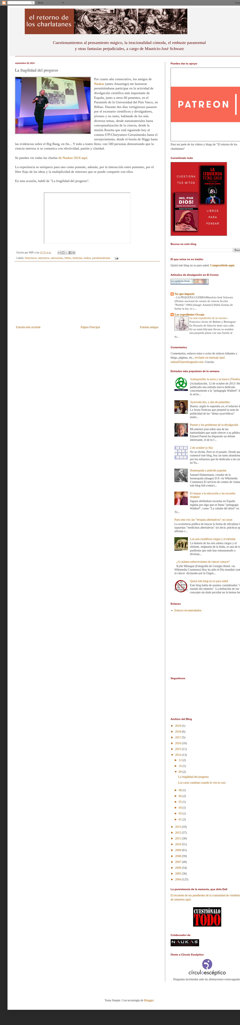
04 (180, 807)
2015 (178, 749)
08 (180, 790)
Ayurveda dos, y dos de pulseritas (210, 402)
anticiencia (43, 257)
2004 (178, 879)
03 (180, 813)
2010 (178, 844)
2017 (178, 737)
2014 (178, 754)
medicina (77, 257)
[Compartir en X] (66, 253)
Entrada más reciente (28, 327)
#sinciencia (31, 257)
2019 (178, 725)
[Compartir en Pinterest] (74, 253)
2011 (178, 838)
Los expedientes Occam (189, 314)
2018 (178, 731)
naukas (87, 257)
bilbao (67, 257)
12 (180, 760)
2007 (178, 861)
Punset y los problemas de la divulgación (214, 424)
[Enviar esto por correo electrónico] (59, 253)
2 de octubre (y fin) (201, 447)
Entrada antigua (149, 327)
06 (180, 796)
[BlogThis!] (63, 253)
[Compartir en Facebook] (70, 253)
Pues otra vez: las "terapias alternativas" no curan (203, 519)
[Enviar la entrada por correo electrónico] (115, 257)
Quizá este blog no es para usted (209, 581)
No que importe (184, 293)
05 (180, 801)
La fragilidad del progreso (193, 776)
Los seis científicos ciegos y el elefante (213, 539)
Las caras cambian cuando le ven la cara (202, 782)
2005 (178, 873)
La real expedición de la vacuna (208, 318)
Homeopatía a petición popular (208, 470)
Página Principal (90, 327)
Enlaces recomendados (187, 610)
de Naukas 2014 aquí (72, 158)
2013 (178, 826)
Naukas (99, 84)
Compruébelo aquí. (222, 265)
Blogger (148, 1000)
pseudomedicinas (101, 257)
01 (180, 819)
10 (180, 765)
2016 (178, 743)
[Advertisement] (87, 295)
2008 (178, 856)
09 (180, 771)
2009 (178, 850)
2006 (178, 867)
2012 (178, 832)
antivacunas (57, 257)
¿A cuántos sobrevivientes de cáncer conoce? (203, 561)
